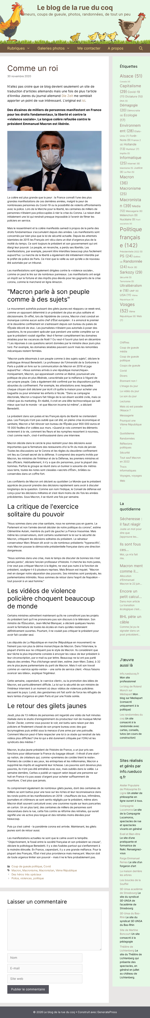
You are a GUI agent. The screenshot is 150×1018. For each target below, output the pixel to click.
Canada (125, 81)
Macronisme (30, 870)
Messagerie (134, 211)
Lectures (125, 401)
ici (83, 100)
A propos (115, 48)
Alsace (131, 76)
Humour (132, 149)
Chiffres (124, 342)
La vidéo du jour (129, 391)
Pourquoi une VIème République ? (131, 424)
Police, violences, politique (28, 878)
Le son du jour (128, 396)
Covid (47, 866)
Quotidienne (127, 433)
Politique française (131, 237)
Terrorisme (127, 281)
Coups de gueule (130, 365)
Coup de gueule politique (27, 866)
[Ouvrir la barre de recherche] (140, 48)
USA (125, 295)
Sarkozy (131, 272)
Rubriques (16, 48)
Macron (16, 870)
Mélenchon (129, 215)
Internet (134, 163)
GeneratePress (107, 1012)
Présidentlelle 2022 (131, 251)
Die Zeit (67, 96)
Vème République (66, 870)
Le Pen (129, 172)
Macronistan (46, 870)
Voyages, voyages (131, 475)
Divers (123, 375)
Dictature (134, 96)
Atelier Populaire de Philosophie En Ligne (130, 789)
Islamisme (126, 168)
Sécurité (126, 277)
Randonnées (127, 438)
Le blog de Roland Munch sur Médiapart (131, 690)
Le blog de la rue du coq (75, 7)
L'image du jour (129, 385)
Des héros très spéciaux (26, 874)
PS (126, 256)
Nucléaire (127, 219)
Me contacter (88, 48)
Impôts (125, 153)
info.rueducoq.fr (129, 673)
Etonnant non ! (128, 380)
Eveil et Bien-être (130, 834)
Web (122, 480)
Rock (132, 267)
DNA (124, 101)
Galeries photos (51, 48)
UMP (134, 290)
